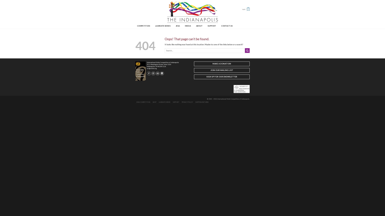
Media (188, 26)
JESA (178, 26)
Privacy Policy (187, 102)
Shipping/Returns (202, 102)
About (199, 26)
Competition (143, 26)
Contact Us (227, 26)
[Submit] (247, 50)
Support (212, 26)
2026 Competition (143, 102)
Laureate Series (163, 26)
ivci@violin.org (152, 68)
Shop (155, 102)
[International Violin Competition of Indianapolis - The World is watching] (192, 11)
